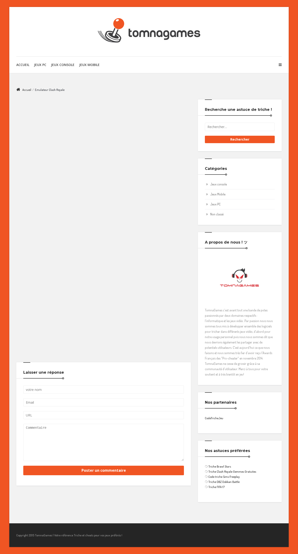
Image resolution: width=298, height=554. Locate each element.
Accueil (22, 65)
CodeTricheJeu (214, 418)
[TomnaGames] (149, 31)
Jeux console (218, 184)
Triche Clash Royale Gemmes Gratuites (232, 471)
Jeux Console (62, 65)
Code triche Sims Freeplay (224, 476)
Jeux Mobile (89, 65)
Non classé (217, 214)
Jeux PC (40, 65)
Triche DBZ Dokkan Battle (224, 482)
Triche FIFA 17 (216, 487)
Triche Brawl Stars (219, 466)
